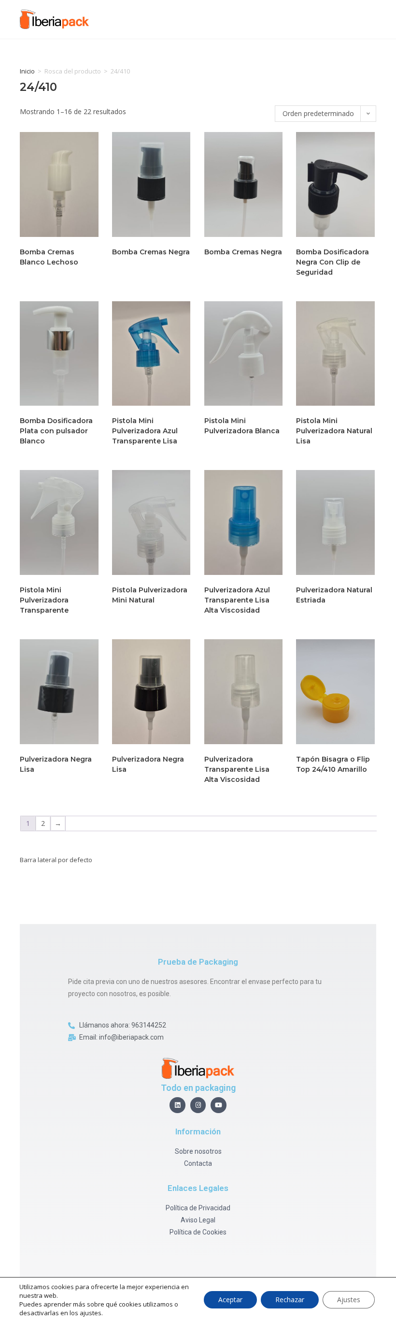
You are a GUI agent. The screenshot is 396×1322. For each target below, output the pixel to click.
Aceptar (230, 1299)
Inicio (27, 71)
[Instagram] (198, 1105)
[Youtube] (218, 1105)
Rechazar (289, 1299)
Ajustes (348, 1299)
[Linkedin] (177, 1105)
